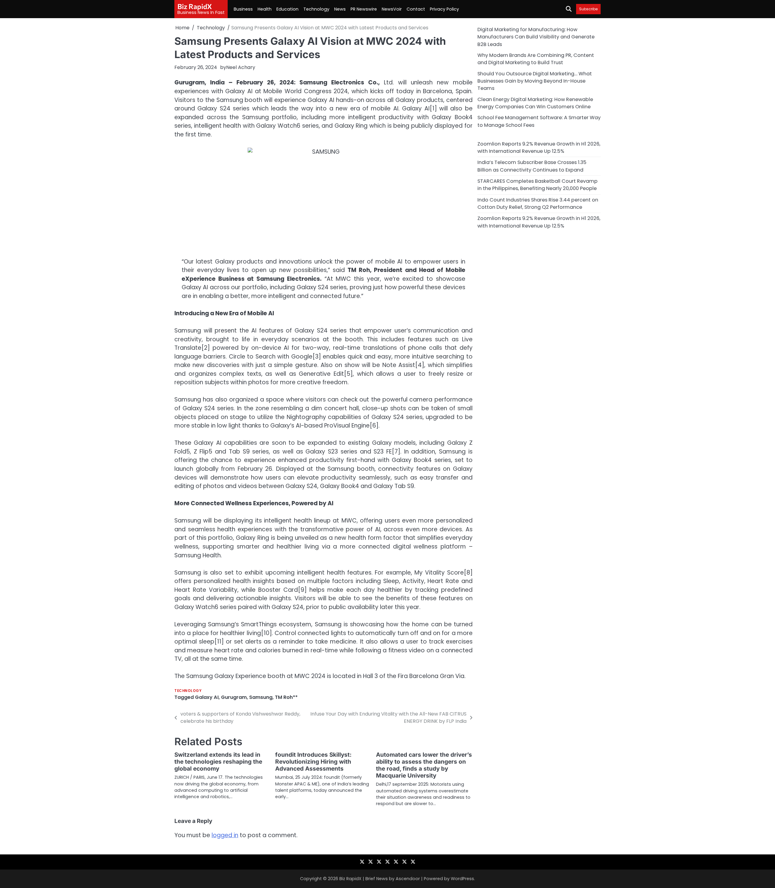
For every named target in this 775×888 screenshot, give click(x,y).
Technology (316, 9)
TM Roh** (286, 697)
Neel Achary (240, 67)
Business (243, 9)
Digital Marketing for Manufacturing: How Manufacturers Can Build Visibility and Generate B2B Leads (536, 37)
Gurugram (234, 697)
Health (265, 9)
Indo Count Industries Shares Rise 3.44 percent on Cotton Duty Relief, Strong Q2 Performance (537, 203)
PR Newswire (364, 9)
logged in (225, 835)
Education (287, 9)
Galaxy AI (207, 697)
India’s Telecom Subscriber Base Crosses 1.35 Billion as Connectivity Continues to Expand (531, 166)
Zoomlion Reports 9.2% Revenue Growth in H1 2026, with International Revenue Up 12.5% (538, 147)
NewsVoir (392, 9)
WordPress (462, 879)
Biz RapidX (194, 6)
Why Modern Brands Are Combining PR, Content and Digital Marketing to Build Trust (535, 59)
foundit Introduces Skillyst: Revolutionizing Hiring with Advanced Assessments (313, 761)
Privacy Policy (444, 9)
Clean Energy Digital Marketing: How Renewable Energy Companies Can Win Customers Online (535, 103)
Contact (416, 9)
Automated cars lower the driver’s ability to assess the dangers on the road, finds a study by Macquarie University (424, 765)
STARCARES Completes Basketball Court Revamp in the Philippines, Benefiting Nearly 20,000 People (537, 185)
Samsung (260, 697)
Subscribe (588, 9)
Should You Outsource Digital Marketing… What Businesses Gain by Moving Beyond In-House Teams (534, 81)
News (340, 9)
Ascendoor (408, 879)
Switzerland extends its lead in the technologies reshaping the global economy (218, 761)
